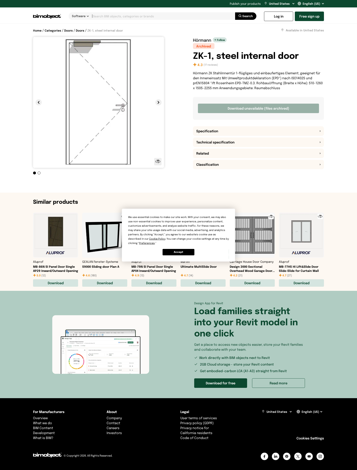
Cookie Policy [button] (157, 238)
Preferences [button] (147, 243)
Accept (178, 252)
